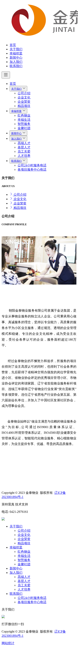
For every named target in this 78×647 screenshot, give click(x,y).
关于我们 (16, 49)
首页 (13, 45)
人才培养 (24, 155)
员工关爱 (24, 151)
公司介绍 (24, 93)
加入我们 (16, 61)
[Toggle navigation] (6, 74)
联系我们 (16, 66)
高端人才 (24, 143)
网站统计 (8, 643)
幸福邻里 (16, 53)
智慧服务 (24, 124)
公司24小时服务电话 (32, 165)
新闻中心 (16, 57)
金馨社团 (24, 128)
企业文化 (24, 97)
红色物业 (24, 115)
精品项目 (24, 106)
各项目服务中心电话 (32, 169)
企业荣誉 (24, 101)
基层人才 (24, 147)
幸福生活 (24, 119)
